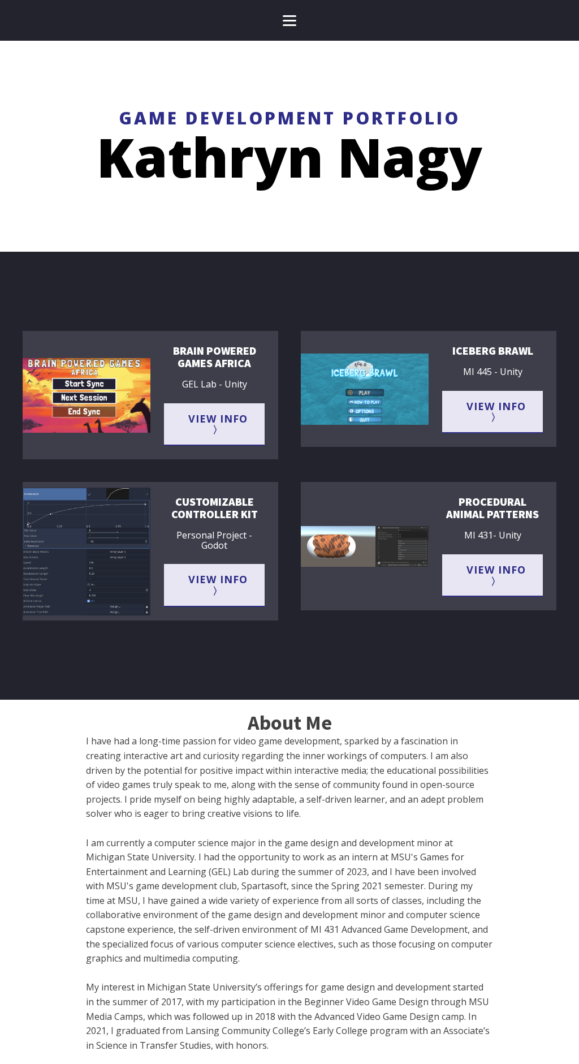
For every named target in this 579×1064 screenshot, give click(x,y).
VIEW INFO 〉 (218, 424)
